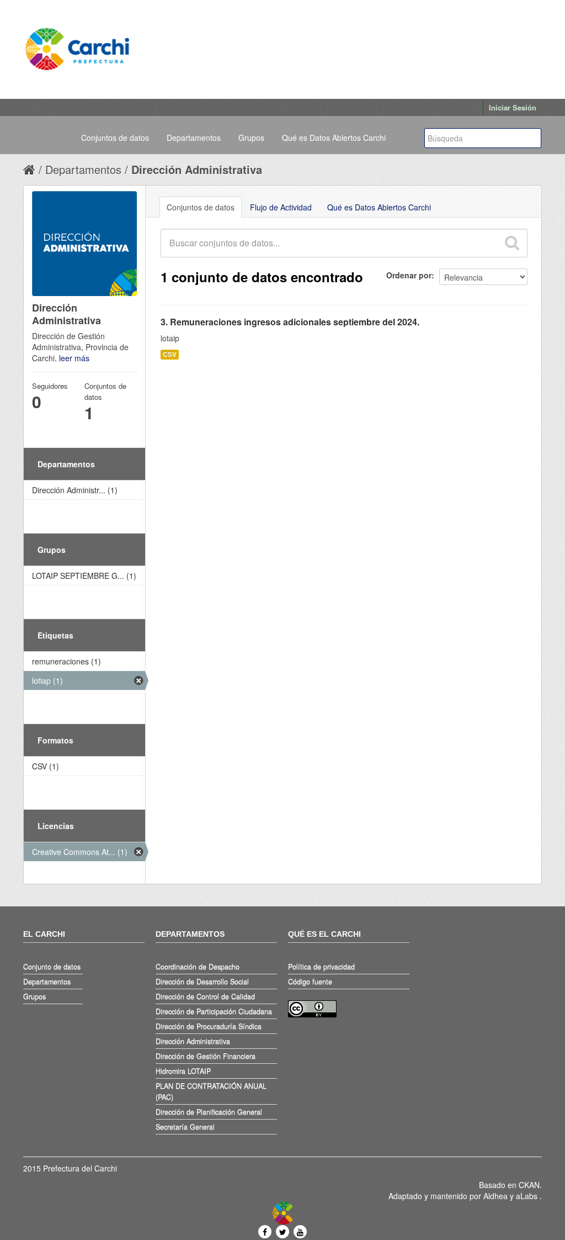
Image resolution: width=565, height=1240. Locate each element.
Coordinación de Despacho (197, 967)
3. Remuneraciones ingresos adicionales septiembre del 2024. (290, 321)
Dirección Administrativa (196, 169)
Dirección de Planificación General (209, 1112)
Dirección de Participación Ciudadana (214, 1011)
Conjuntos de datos (115, 137)
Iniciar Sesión (512, 107)
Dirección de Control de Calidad (205, 996)
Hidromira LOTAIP (183, 1071)
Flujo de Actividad (281, 207)
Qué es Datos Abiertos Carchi (334, 137)
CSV (170, 354)
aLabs (528, 1195)
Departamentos (194, 137)
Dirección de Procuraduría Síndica (209, 1026)
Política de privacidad (321, 967)
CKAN (529, 1184)
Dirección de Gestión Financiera (205, 1056)
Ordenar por (408, 275)
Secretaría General (185, 1127)
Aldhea (495, 1195)
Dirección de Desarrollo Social (202, 981)
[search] (511, 243)
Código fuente (310, 981)
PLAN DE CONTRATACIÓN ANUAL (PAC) (211, 1091)
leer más (74, 357)
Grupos (251, 137)
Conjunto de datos (52, 967)
